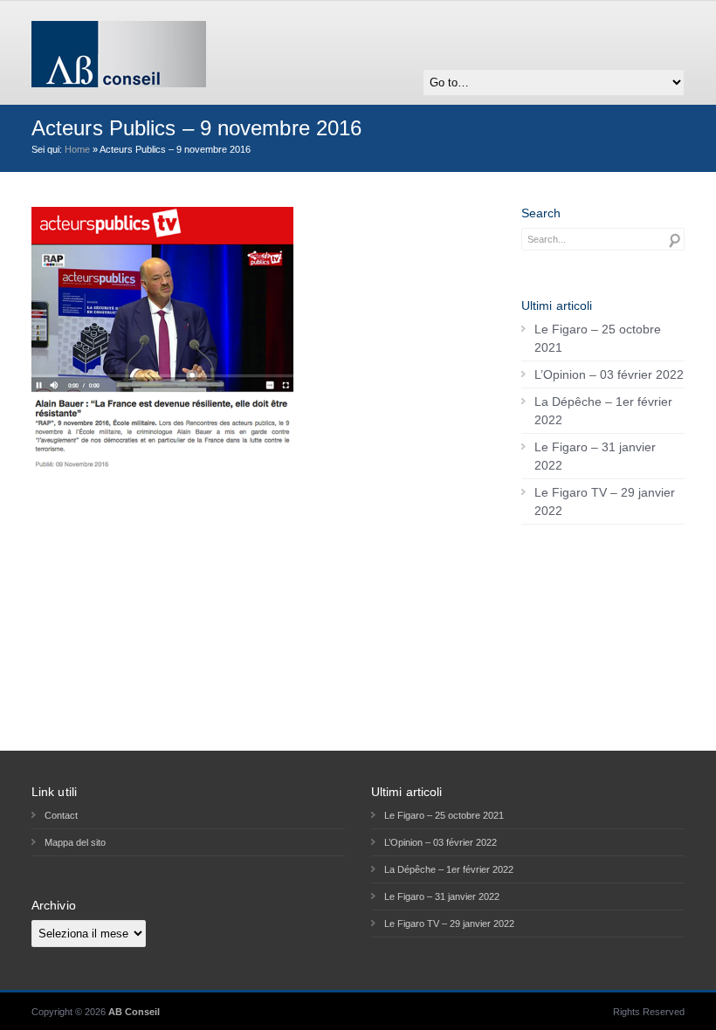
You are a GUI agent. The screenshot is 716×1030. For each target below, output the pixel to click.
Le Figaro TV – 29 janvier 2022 (604, 501)
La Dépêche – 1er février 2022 (603, 411)
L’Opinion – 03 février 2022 (609, 374)
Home (77, 149)
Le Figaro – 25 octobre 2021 (597, 338)
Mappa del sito (75, 842)
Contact (61, 815)
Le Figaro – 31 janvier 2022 (595, 456)
